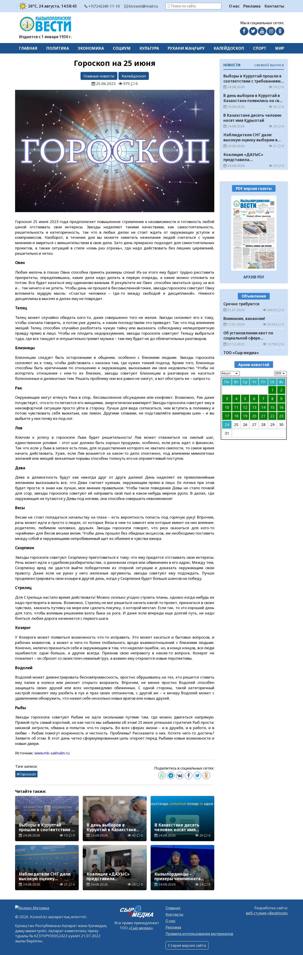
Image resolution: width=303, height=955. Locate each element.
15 (272, 407)
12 (245, 407)
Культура (149, 48)
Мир (279, 48)
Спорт (259, 48)
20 (254, 415)
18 (236, 415)
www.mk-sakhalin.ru (52, 753)
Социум (122, 48)
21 (263, 415)
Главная (28, 48)
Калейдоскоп (229, 48)
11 (236, 407)
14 (263, 407)
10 (227, 407)
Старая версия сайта (187, 945)
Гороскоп (27, 774)
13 (254, 407)
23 (281, 415)
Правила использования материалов (199, 933)
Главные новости (98, 76)
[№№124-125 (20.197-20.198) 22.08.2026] (254, 233)
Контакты (274, 6)
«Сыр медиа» (141, 927)
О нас (234, 6)
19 (245, 415)
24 (227, 424)
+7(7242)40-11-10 (103, 6)
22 (272, 415)
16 (281, 407)
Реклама (252, 6)
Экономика (91, 48)
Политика (57, 48)
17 (227, 415)
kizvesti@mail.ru (143, 6)
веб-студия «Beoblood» (267, 913)
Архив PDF (253, 277)
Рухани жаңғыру (186, 48)
